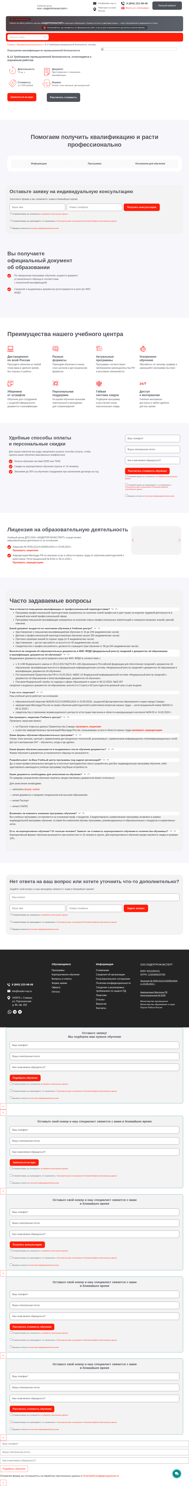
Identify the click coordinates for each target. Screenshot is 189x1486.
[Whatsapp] (76, 4)
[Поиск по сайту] (45, 37)
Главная (10, 44)
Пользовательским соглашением (69, 221)
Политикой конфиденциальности (101, 1476)
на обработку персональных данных (54, 214)
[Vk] (86, 4)
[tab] (39, 164)
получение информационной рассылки (44, 228)
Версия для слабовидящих (137, 8)
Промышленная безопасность (30, 44)
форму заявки (32, 789)
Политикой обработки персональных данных (100, 221)
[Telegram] (81, 4)
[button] (133, 540)
